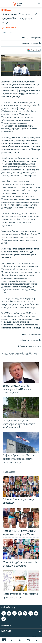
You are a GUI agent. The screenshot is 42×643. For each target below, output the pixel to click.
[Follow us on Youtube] (14, 613)
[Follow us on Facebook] (9, 613)
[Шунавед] (11, 640)
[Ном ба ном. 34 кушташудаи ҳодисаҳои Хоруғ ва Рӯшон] (21, 518)
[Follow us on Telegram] (30, 613)
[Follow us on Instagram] (20, 613)
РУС (28, 640)
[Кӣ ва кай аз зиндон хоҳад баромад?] (21, 486)
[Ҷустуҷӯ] (36, 640)
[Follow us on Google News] (3, 613)
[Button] (31, 37)
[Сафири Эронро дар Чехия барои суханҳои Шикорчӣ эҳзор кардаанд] (21, 442)
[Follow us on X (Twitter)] (25, 613)
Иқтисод (6, 10)
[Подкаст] (3, 619)
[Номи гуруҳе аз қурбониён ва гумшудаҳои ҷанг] (21, 580)
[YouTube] (19, 640)
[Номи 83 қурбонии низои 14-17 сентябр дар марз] (21, 549)
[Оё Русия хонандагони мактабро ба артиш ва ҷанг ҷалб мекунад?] (21, 407)
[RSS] (36, 613)
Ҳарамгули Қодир (8, 28)
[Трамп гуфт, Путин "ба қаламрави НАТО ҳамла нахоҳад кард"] (21, 372)
